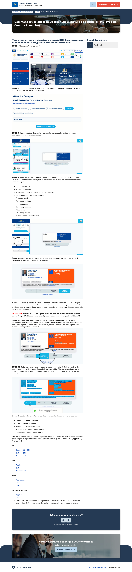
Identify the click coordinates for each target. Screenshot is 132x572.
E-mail (38, 11)
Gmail (18, 483)
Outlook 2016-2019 (23, 450)
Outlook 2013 (21, 453)
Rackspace (20, 480)
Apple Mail (20, 465)
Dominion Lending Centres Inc (98, 567)
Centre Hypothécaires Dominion (22, 11)
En (93, 4)
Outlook (19, 468)
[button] (63, 520)
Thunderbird (21, 456)
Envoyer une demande (108, 4)
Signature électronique (50, 11)
